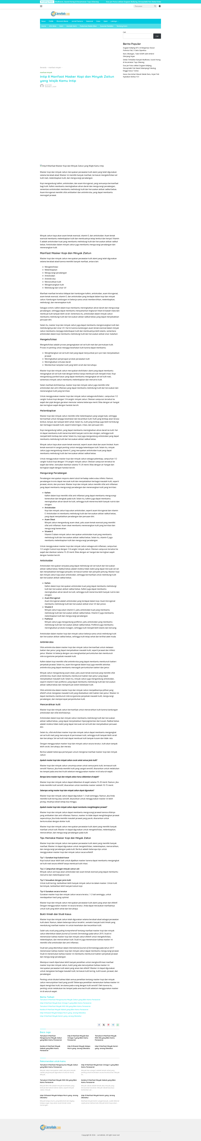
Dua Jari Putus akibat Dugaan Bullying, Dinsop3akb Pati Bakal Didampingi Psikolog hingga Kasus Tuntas (119, 2)
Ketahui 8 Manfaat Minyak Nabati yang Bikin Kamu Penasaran (64, 1010)
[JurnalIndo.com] (60, 13)
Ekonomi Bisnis (62, 21)
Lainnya (114, 21)
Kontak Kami (72, 26)
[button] (155, 6)
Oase (98, 21)
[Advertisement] (79, 48)
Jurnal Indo (48, 85)
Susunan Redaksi (106, 26)
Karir (61, 26)
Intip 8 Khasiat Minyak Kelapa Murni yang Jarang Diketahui (63, 1013)
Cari (124, 32)
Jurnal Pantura (77, 21)
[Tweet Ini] (104, 1025)
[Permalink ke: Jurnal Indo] (42, 86)
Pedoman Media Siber (88, 26)
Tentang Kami (122, 26)
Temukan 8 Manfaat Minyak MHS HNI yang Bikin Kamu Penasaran (65, 1006)
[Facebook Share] (99, 1025)
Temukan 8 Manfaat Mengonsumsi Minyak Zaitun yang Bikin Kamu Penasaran (70, 1000)
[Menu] (41, 6)
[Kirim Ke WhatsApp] (117, 1025)
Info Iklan (52, 26)
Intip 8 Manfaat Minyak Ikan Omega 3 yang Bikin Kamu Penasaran (65, 1003)
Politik (51, 21)
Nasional (89, 21)
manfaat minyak (46, 72)
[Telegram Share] (113, 1025)
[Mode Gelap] (160, 6)
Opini (105, 21)
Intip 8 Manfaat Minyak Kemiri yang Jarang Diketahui (60, 1016)
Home (43, 26)
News (43, 21)
